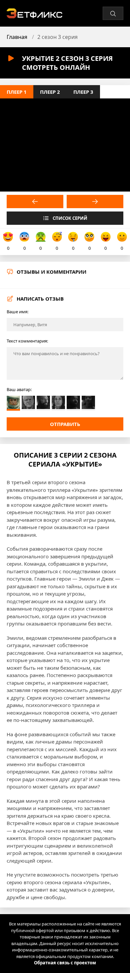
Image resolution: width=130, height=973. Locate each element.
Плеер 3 (83, 91)
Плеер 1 (17, 91)
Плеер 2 (50, 91)
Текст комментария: (27, 341)
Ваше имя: (17, 312)
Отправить (65, 424)
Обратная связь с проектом (65, 963)
